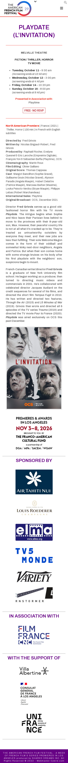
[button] (65, 3)
